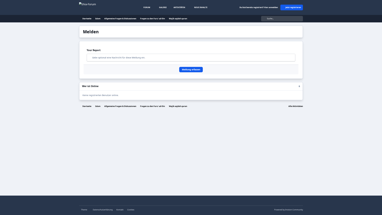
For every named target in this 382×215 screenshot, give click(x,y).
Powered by (288, 209)
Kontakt (120, 209)
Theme (84, 209)
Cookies (130, 209)
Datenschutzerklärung (103, 209)
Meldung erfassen (191, 69)
